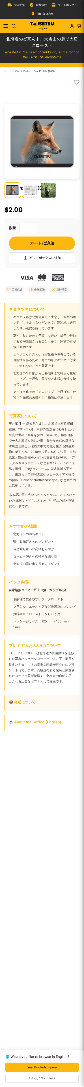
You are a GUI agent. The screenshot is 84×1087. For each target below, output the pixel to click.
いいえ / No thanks (42, 1078)
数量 (12, 228)
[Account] (72, 26)
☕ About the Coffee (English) (35, 722)
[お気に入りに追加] (76, 82)
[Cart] (78, 26)
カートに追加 (42, 243)
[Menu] (6, 26)
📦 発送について (22, 702)
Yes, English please (42, 1067)
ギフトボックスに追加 (45, 258)
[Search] (13, 26)
